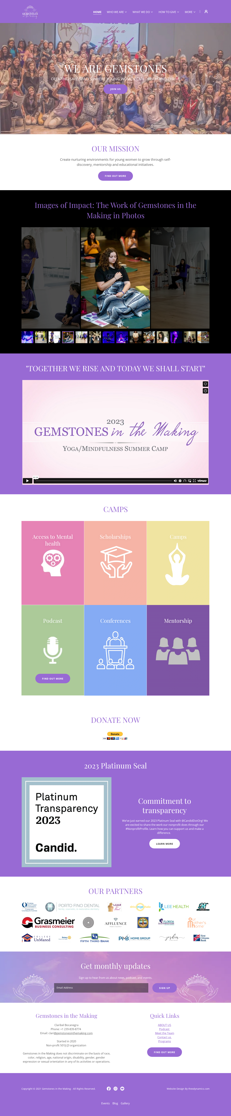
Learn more (164, 843)
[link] (30, 11)
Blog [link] (115, 1103)
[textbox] (101, 988)
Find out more (115, 175)
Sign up (164, 988)
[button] (117, 12)
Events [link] (105, 1103)
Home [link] (97, 12)
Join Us (115, 89)
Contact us (164, 1037)
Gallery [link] (125, 1103)
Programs (164, 1041)
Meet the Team (164, 1033)
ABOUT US (164, 1025)
